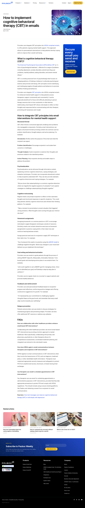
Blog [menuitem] (44, 464)
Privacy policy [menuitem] (21, 499)
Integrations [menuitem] (46, 474)
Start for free (78, 3)
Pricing (35, 3)
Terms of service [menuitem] (5, 499)
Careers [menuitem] (66, 470)
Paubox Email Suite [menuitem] (27, 464)
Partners (51, 3)
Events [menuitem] (65, 484)
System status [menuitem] (46, 480)
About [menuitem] (65, 464)
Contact (64, 3)
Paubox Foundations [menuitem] (69, 467)
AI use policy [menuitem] (67, 487)
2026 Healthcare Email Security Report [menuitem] (52, 472)
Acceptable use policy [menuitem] (13, 499)
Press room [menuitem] (67, 490)
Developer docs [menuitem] (47, 477)
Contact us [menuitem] (66, 493)
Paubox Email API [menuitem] (27, 470)
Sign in (69, 3)
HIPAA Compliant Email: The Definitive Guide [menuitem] (52, 468)
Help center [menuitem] (46, 483)
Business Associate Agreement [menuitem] (71, 478)
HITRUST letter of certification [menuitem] (71, 481)
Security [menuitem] (66, 476)
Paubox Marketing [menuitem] (27, 467)
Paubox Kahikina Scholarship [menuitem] (71, 473)
